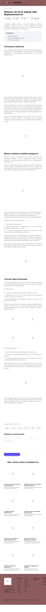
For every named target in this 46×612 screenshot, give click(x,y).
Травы (18, 589)
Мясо (25, 588)
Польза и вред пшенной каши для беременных (12, 485)
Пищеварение (27, 585)
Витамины (26, 578)
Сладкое (26, 581)
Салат (25, 591)
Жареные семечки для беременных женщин (30, 539)
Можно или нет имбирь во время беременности (11, 539)
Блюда (18, 587)
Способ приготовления (13, 40)
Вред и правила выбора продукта (16, 38)
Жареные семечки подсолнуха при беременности (32, 485)
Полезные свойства (13, 36)
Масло (25, 583)
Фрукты (19, 590)
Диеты (18, 582)
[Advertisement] (23, 412)
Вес (25, 590)
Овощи (26, 580)
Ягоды (18, 585)
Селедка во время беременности (9, 512)
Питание (19, 584)
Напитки (19, 581)
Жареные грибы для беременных (9, 566)
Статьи (18, 592)
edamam (17, 2)
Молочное (26, 586)
